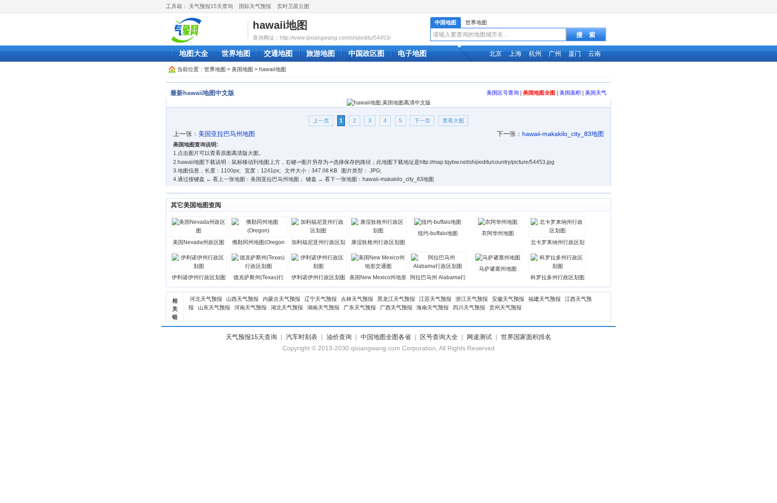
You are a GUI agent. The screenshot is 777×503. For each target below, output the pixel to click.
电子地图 (412, 53)
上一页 (321, 121)
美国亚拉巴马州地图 (226, 133)
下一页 (422, 121)
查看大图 (453, 121)
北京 (495, 53)
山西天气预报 (242, 299)
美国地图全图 (539, 93)
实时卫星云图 (293, 6)
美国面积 (570, 93)
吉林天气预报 (357, 299)
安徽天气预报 (508, 299)
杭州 (535, 53)
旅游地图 (320, 53)
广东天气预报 (360, 307)
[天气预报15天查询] (208, 30)
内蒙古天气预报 (281, 299)
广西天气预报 (396, 307)
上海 (515, 53)
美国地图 (242, 69)
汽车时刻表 (301, 336)
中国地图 (445, 22)
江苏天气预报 (435, 299)
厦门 (574, 53)
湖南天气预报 (323, 307)
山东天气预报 (214, 307)
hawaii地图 (280, 25)
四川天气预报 (469, 307)
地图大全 (193, 53)
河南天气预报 (250, 307)
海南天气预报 (432, 307)
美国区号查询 (503, 93)
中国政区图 (366, 53)
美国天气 (596, 93)
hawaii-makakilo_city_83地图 (563, 133)
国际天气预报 (255, 6)
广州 (555, 53)
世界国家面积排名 (526, 336)
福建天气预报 (544, 299)
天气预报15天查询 (211, 6)
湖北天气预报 (287, 307)
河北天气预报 (206, 299)
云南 (594, 53)
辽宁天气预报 (320, 299)
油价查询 (339, 336)
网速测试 (479, 336)
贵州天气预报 (505, 307)
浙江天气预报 (471, 299)
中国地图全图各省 (386, 336)
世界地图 (476, 22)
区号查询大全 (439, 336)
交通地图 (278, 53)
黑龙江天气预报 (396, 299)
